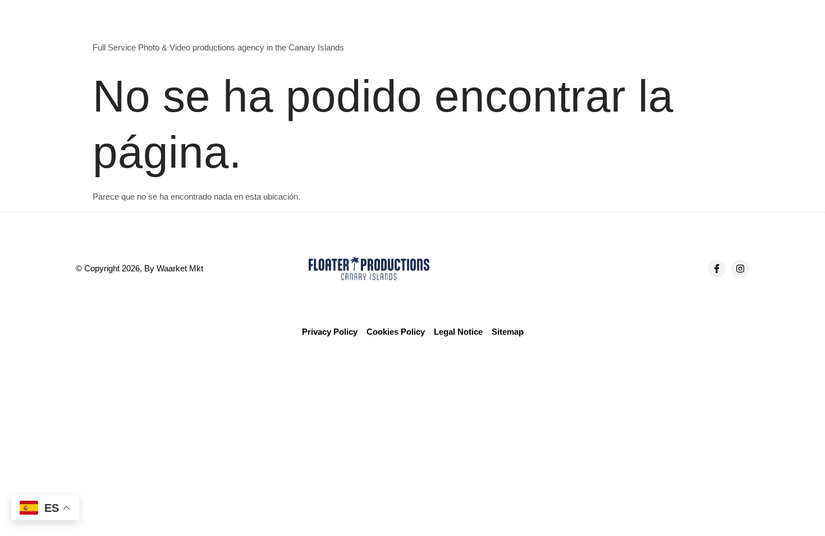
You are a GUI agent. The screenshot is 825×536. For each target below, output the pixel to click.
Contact (708, 31)
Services (553, 31)
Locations (657, 31)
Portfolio (603, 31)
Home (454, 31)
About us (501, 31)
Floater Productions (132, 27)
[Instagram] (740, 269)
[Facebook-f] (717, 269)
